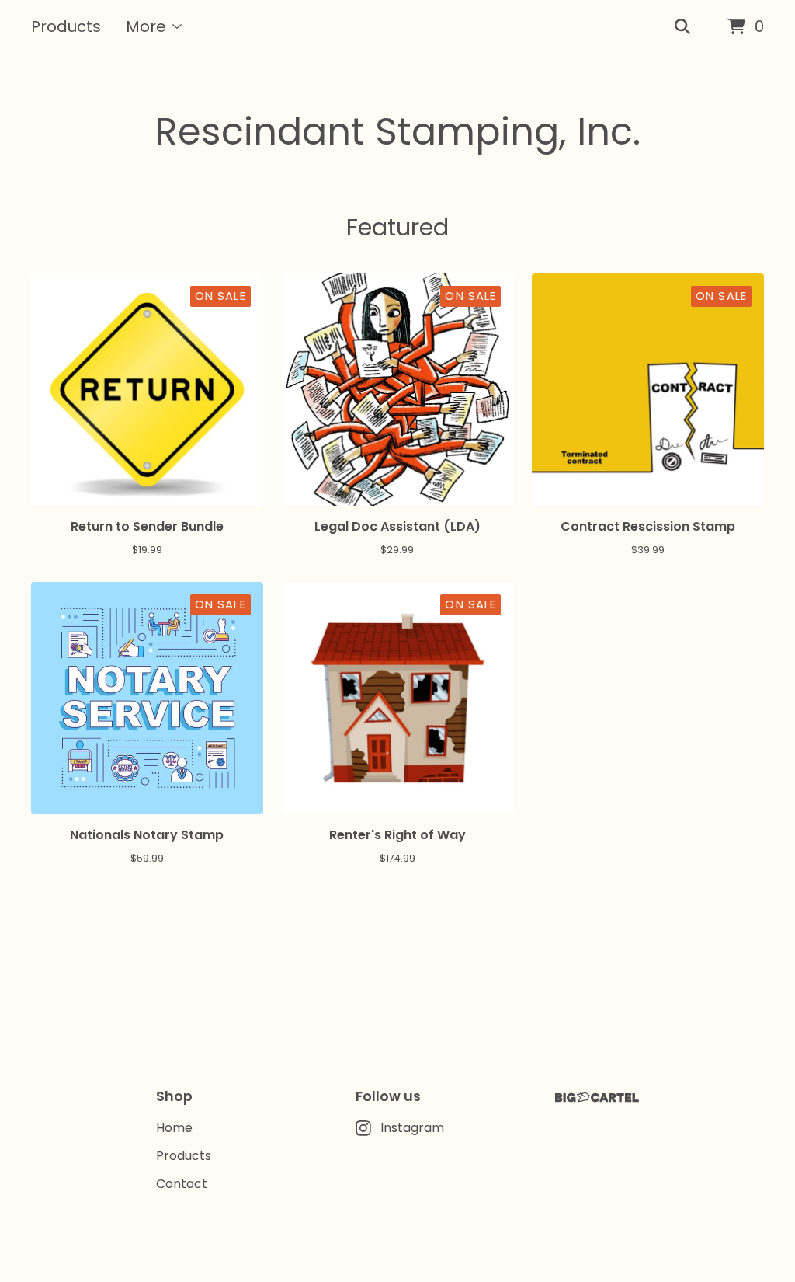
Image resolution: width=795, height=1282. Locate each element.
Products (66, 26)
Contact (181, 1184)
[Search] (682, 27)
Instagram (412, 1128)
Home (174, 1128)
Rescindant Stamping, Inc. (397, 132)
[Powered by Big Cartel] (597, 1097)
